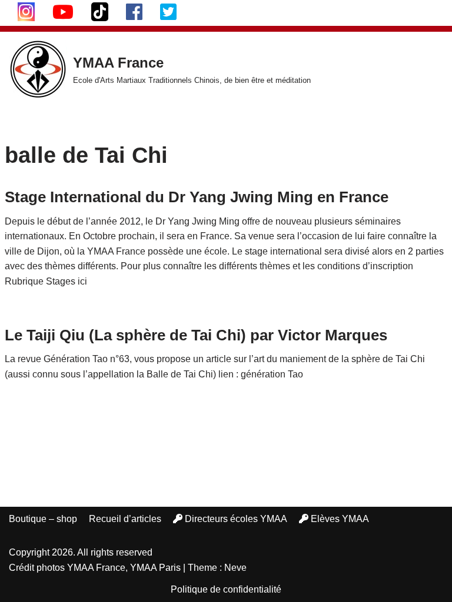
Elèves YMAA (340, 519)
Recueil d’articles (125, 519)
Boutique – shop (43, 519)
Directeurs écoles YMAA (236, 519)
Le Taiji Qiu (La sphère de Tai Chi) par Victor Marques (196, 335)
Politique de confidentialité (226, 589)
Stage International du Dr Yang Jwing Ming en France (196, 197)
